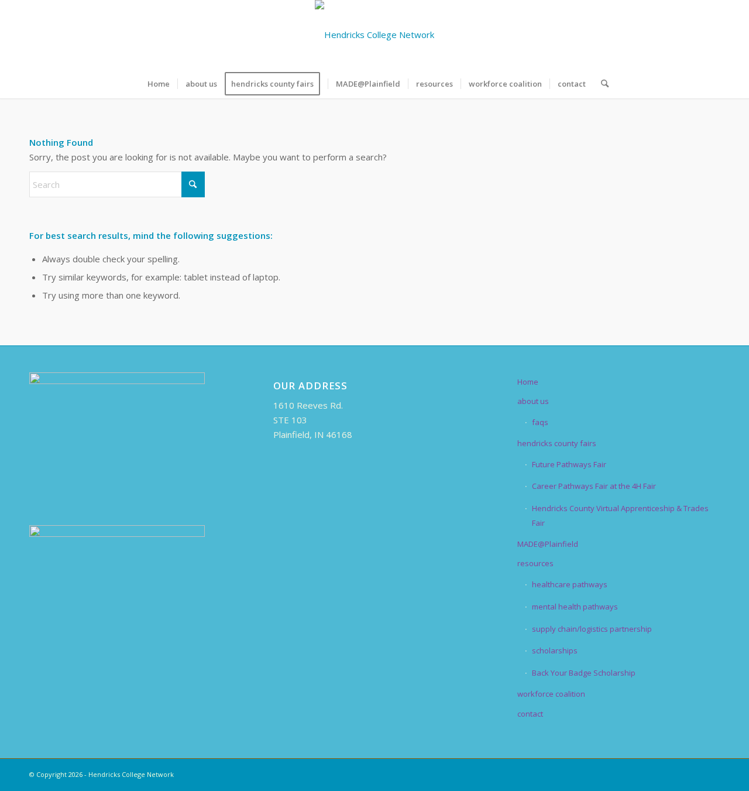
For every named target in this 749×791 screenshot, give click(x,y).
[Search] (601, 83)
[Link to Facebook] (641, 34)
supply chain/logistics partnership (592, 629)
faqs (540, 422)
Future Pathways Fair (569, 464)
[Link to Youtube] (711, 34)
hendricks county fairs (556, 443)
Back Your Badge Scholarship (583, 672)
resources (535, 563)
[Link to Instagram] (693, 34)
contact (530, 713)
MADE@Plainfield (547, 544)
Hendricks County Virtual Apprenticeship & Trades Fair (620, 515)
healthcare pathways (569, 584)
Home (527, 381)
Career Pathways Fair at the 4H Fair (594, 486)
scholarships (555, 650)
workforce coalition (551, 694)
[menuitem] (158, 83)
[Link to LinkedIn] (676, 34)
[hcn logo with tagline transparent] (374, 34)
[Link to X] (658, 34)
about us (533, 401)
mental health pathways (575, 606)
